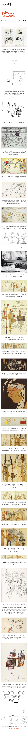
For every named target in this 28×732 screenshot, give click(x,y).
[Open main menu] (26, 4)
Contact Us (16, 728)
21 (10, 701)
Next (15, 701)
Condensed (24, 726)
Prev (7, 693)
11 (19, 697)
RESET (25, 20)
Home (10, 728)
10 (16, 697)
